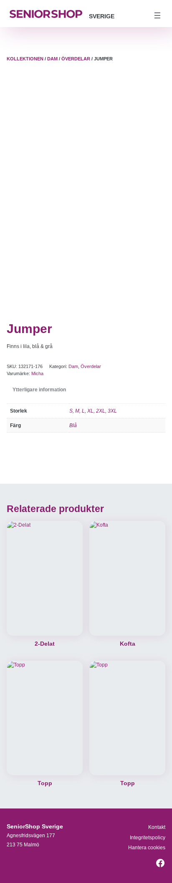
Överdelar (75, 58)
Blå (73, 425)
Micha (37, 373)
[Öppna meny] (157, 15)
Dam (52, 58)
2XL (100, 410)
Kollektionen (25, 58)
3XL (112, 410)
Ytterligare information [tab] (39, 389)
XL (90, 410)
